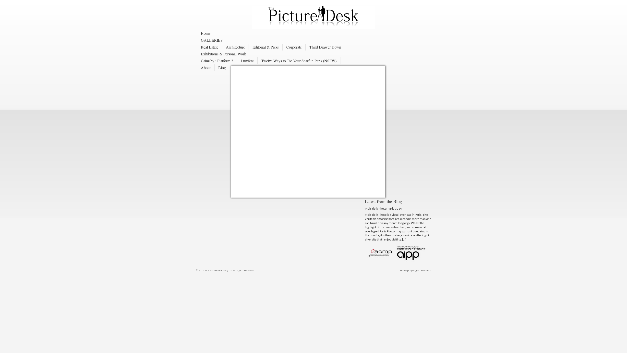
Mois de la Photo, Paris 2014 (383, 208)
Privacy (403, 270)
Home (205, 33)
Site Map (426, 270)
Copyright (413, 270)
